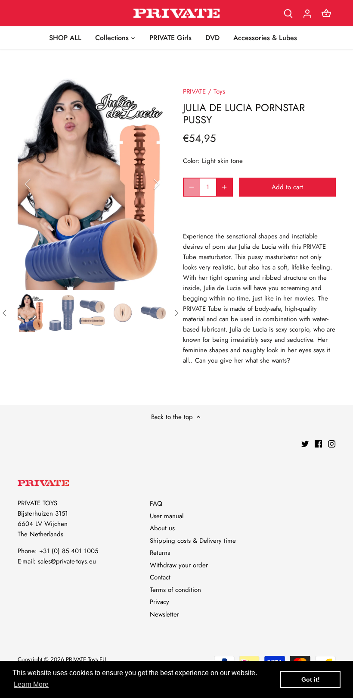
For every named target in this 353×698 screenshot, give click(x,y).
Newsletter (164, 614)
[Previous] (39, 184)
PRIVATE (194, 91)
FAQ (156, 503)
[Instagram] (331, 443)
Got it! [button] (310, 679)
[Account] (307, 13)
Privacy (159, 602)
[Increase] (224, 187)
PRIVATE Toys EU (86, 659)
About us (162, 528)
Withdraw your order (179, 565)
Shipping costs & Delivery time (193, 540)
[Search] (288, 13)
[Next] (145, 184)
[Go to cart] (326, 13)
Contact (160, 577)
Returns (160, 552)
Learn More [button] (31, 684)
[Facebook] (318, 443)
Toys (219, 91)
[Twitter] (305, 443)
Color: (191, 161)
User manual (166, 516)
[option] (92, 184)
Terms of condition (175, 590)
